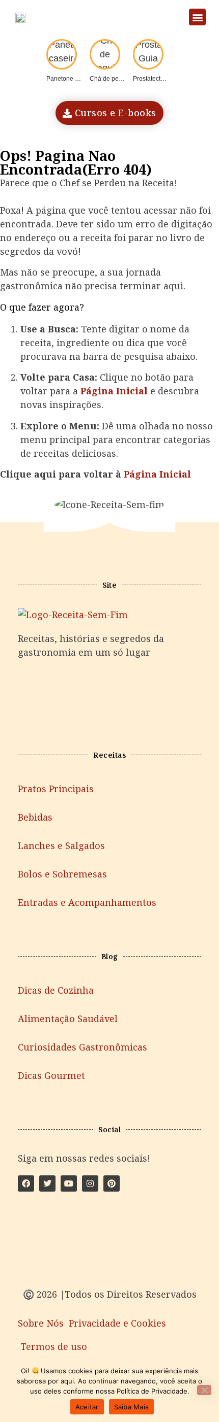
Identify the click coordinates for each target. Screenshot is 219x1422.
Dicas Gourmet (51, 1075)
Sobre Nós (41, 1323)
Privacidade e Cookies (117, 1323)
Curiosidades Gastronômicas (82, 1047)
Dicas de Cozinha (56, 990)
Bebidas (35, 817)
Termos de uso (53, 1346)
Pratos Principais (56, 789)
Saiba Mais (131, 1407)
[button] (197, 17)
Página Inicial (157, 474)
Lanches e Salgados (61, 845)
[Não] (204, 1390)
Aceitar (87, 1407)
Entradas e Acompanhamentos (87, 902)
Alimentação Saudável (68, 1018)
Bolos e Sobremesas (62, 874)
